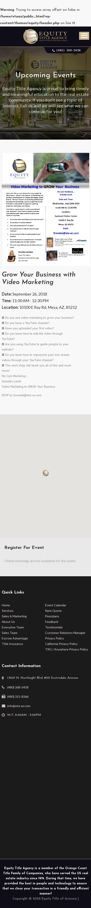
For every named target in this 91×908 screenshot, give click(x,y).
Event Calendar (55, 605)
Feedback (51, 622)
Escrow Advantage (15, 638)
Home (6, 605)
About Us (8, 622)
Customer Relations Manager (65, 633)
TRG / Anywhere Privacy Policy (66, 649)
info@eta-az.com (18, 706)
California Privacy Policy (61, 644)
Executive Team (13, 627)
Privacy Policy (54, 638)
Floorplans (52, 616)
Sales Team (9, 633)
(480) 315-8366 (17, 696)
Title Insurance (12, 644)
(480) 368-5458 (68, 50)
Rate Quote (53, 610)
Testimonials (54, 627)
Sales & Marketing (14, 616)
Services (7, 610)
